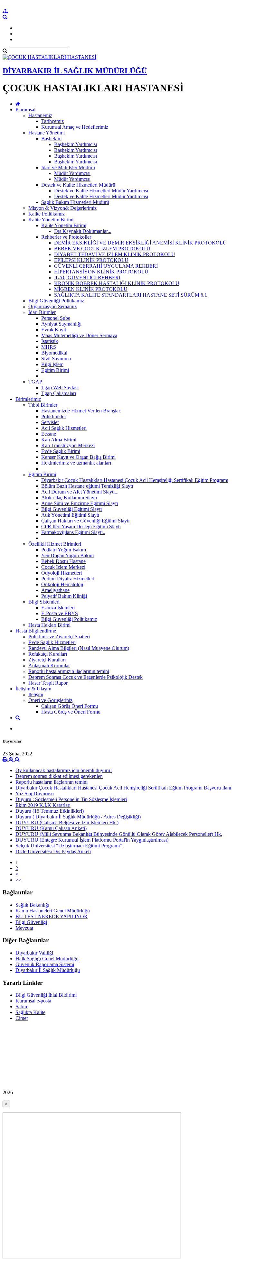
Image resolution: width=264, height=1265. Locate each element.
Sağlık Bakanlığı (32, 905)
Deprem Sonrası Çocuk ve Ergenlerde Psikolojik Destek (85, 677)
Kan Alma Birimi (58, 439)
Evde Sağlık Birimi (60, 451)
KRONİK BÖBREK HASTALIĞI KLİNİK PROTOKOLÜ (116, 283)
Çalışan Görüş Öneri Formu (69, 706)
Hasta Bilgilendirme (35, 630)
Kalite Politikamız (46, 214)
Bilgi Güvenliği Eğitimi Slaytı (71, 509)
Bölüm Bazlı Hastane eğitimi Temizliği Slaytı (87, 486)
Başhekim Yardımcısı (75, 144)
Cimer (21, 1018)
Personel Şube (55, 318)
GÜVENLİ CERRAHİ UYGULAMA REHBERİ (106, 266)
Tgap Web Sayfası (60, 387)
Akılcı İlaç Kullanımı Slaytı (69, 497)
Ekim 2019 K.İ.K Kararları (43, 805)
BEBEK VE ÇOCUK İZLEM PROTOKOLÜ (102, 248)
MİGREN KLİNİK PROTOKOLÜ (90, 289)
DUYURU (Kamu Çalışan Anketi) (51, 828)
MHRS (48, 347)
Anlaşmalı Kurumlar (49, 665)
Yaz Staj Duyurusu (34, 793)
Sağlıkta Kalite (30, 1012)
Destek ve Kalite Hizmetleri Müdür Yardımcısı (101, 190)
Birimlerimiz (28, 399)
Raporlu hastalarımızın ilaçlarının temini (68, 671)
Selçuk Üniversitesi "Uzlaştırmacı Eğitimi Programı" (68, 845)
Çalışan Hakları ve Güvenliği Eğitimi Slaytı (85, 520)
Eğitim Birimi (55, 370)
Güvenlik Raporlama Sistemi (44, 964)
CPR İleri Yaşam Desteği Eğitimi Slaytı (81, 526)
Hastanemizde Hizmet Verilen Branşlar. (81, 410)
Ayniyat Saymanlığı (61, 324)
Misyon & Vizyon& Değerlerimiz (62, 208)
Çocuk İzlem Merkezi (63, 567)
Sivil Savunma (56, 358)
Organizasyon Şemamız (52, 306)
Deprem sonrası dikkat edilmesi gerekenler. (59, 776)
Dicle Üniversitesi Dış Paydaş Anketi (53, 851)
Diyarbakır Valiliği (34, 953)
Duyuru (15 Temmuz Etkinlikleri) (49, 811)
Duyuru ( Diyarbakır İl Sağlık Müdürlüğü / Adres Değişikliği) (78, 816)
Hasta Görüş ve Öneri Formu (70, 712)
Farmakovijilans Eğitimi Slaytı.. (73, 532)
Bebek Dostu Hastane (63, 561)
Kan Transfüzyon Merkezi (68, 445)
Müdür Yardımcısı (72, 173)
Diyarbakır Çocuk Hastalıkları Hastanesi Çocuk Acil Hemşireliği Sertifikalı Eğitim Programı (134, 480)
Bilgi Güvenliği (31, 922)
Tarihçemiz (52, 121)
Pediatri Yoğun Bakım (63, 549)
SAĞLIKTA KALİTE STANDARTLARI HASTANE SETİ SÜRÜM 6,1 (130, 295)
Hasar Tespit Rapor (48, 683)
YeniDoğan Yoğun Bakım (67, 555)
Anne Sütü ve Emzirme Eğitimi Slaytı (79, 503)
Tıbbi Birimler (42, 405)
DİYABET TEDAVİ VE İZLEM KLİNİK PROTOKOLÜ (114, 254)
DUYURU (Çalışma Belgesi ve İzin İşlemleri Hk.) (66, 822)
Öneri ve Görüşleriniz (50, 700)
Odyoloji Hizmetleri (61, 573)
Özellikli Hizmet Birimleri (54, 544)
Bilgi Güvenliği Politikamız (56, 300)
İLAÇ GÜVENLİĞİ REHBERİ (87, 277)
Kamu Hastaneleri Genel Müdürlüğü (52, 910)
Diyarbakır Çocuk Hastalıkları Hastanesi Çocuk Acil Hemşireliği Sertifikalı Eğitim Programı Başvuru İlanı (123, 787)
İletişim (35, 694)
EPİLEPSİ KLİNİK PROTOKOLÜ (91, 260)
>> (18, 879)
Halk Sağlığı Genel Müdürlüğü (47, 958)
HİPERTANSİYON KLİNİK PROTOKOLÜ (101, 271)
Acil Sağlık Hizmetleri (64, 428)
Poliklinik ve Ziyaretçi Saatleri (59, 636)
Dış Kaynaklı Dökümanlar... (82, 231)
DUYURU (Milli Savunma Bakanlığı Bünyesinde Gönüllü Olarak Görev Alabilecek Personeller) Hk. (118, 834)
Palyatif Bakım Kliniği (64, 596)
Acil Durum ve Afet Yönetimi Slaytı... (79, 491)
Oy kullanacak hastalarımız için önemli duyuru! (63, 770)
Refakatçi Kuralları (47, 654)
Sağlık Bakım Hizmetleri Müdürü (75, 202)
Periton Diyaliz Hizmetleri (67, 578)
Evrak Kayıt (53, 329)
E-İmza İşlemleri (58, 607)
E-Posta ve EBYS (59, 613)
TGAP (35, 381)
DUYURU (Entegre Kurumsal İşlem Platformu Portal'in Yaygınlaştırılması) (91, 840)
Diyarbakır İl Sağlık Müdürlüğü (47, 970)
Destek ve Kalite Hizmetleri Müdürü (78, 185)
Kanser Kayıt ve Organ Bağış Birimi (78, 457)
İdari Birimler (42, 312)
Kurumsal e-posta (33, 1000)
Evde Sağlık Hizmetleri (52, 642)
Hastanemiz (40, 115)
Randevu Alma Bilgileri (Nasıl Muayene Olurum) (78, 648)
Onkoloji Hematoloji (62, 584)
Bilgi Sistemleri (44, 602)
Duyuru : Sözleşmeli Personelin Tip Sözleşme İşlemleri (71, 799)
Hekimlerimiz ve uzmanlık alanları (76, 463)
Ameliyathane (55, 590)
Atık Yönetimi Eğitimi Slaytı (70, 515)
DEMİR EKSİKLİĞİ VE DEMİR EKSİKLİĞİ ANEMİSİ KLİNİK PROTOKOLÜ (140, 242)
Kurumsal (25, 109)
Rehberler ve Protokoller (66, 237)
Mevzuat (24, 928)
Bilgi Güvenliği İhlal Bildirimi (46, 995)
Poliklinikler (53, 416)
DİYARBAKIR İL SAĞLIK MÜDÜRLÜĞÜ (75, 71)
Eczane (48, 434)
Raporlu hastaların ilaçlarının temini (51, 782)
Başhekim (51, 138)
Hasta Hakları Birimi (49, 625)
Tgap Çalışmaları (58, 393)
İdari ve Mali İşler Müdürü (68, 167)
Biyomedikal (54, 352)
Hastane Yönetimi (46, 132)
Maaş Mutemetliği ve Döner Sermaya (79, 335)
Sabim (21, 1006)
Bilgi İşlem (52, 364)
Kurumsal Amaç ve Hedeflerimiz (74, 127)
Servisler (50, 422)
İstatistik (49, 341)
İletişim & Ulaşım (33, 688)
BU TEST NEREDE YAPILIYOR (51, 916)
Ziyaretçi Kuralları (47, 659)
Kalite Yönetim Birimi (50, 219)
